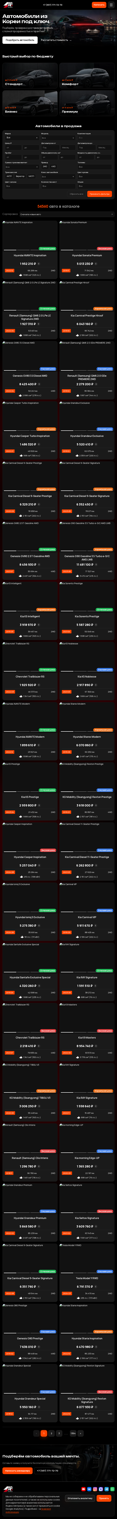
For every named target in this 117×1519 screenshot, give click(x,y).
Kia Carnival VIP (87, 917)
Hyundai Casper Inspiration (30, 857)
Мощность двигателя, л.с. (89, 153)
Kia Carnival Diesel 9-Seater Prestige (30, 496)
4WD (53, 166)
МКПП (31, 176)
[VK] (89, 1489)
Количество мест (49, 182)
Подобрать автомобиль (20, 40)
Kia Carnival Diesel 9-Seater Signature (87, 496)
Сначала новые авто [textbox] (30, 214)
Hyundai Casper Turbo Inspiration (30, 436)
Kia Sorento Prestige (87, 616)
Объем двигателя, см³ (50, 153)
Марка (8, 133)
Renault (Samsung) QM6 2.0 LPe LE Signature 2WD (30, 317)
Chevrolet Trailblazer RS (30, 676)
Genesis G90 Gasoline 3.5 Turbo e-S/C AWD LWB (87, 557)
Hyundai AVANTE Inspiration (30, 255)
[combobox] (58, 138)
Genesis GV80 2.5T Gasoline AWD (30, 556)
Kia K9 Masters (87, 1037)
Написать (99, 4)
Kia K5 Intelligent (30, 616)
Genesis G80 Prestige (30, 1338)
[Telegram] (107, 1489)
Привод (44, 162)
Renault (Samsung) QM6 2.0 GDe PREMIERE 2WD (86, 377)
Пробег (8, 153)
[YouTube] (83, 1489)
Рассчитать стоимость (56, 40)
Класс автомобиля (49, 172)
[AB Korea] (7, 5)
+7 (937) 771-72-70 (52, 4)
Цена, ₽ (8, 143)
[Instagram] (95, 1489)
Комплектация (84, 133)
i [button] (38, 263)
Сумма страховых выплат (16, 162)
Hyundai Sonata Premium (87, 255)
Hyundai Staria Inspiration (87, 1338)
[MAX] (101, 1489)
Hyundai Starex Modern (87, 736)
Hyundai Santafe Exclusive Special (30, 977)
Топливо (81, 162)
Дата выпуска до (85, 143)
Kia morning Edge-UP (87, 1158)
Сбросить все (76, 194)
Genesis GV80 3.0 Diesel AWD (30, 375)
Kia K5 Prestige (30, 797)
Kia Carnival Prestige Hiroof (87, 315)
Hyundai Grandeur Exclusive (87, 436)
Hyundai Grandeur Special (30, 1398)
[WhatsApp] (112, 1489)
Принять (104, 1498)
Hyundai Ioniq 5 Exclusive (30, 917)
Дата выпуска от (48, 143)
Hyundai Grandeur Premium (30, 1218)
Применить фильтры (100, 194)
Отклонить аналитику (80, 1498)
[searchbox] (94, 138)
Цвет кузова (83, 172)
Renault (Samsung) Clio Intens (30, 1158)
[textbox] (57, 137)
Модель (44, 133)
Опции (80, 182)
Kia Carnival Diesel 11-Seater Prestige (87, 857)
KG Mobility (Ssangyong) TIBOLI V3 (30, 1097)
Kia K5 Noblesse (87, 676)
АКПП (9, 176)
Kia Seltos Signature (87, 1218)
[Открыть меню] (111, 5)
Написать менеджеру (17, 1470)
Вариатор (20, 176)
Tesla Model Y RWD (87, 1278)
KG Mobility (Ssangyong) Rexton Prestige (87, 797)
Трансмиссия (11, 172)
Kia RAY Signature (87, 977)
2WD (45, 166)
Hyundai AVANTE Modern (30, 736)
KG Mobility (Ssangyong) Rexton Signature (87, 1400)
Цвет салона (10, 182)
